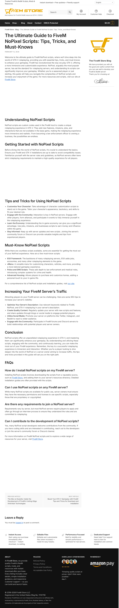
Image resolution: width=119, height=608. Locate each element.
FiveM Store (9, 29)
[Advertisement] (43, 99)
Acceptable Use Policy (42, 570)
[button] (109, 23)
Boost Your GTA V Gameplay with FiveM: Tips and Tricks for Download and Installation (63, 501)
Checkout (110, 14)
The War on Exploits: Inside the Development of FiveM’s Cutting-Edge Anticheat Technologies (22, 501)
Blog (17, 29)
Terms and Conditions (42, 567)
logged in (19, 523)
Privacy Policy (39, 564)
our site (71, 283)
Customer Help (96, 14)
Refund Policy (39, 561)
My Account (81, 14)
